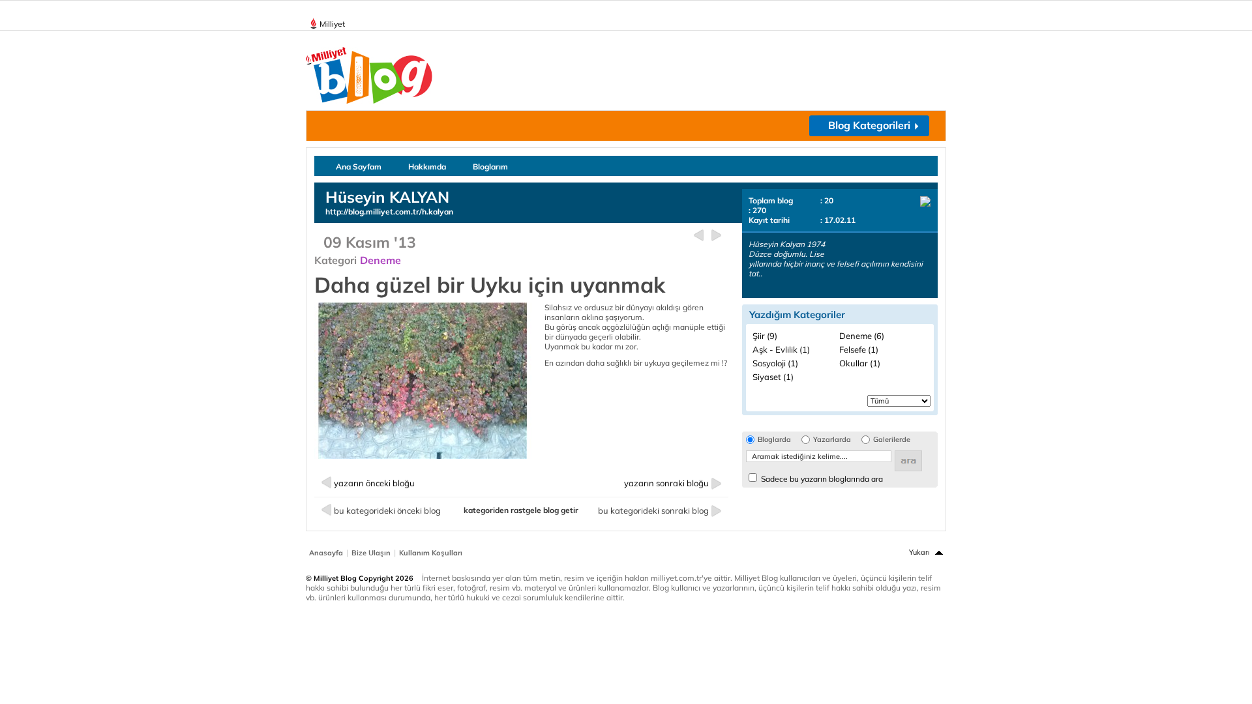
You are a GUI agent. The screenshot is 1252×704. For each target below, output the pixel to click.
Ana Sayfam (358, 166)
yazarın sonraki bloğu (666, 483)
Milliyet (332, 24)
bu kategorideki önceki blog (387, 510)
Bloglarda (774, 439)
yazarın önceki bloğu (374, 483)
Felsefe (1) (858, 349)
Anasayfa (326, 552)
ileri (716, 235)
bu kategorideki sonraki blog (653, 510)
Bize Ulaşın (371, 552)
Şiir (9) (765, 335)
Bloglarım (490, 166)
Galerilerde (891, 439)
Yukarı (919, 552)
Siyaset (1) (773, 377)
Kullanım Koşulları (430, 552)
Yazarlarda (832, 439)
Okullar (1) (859, 363)
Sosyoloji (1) (775, 363)
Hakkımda (427, 166)
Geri (698, 235)
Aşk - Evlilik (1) (781, 349)
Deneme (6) (861, 335)
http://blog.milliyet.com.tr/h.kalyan (389, 211)
